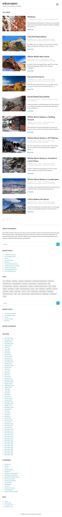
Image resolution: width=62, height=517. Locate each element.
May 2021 (7, 372)
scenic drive (17, 291)
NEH (36, 288)
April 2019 (7, 416)
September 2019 (9, 407)
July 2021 (7, 369)
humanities (11, 288)
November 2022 (9, 340)
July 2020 (7, 389)
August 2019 (8, 409)
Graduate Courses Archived (12, 265)
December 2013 (9, 434)
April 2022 (7, 352)
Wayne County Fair (36, 294)
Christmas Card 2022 (10, 254)
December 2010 (9, 440)
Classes (6, 468)
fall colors (16, 286)
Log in (6, 501)
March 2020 (8, 396)
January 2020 (8, 400)
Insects (6, 258)
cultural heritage (41, 283)
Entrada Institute (7, 286)
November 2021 (9, 361)
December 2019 (9, 402)
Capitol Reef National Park (40, 281)
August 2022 (8, 345)
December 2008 (9, 443)
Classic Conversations (10, 267)
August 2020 (8, 387)
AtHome (8, 281)
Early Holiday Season (10, 256)
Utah (15, 294)
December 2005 (9, 449)
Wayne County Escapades (48, 40)
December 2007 (9, 445)
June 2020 (7, 391)
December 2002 (9, 454)
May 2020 (7, 392)
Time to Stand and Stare (11, 264)
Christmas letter (16, 283)
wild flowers (53, 294)
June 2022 (7, 349)
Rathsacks (5, 291)
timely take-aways (8, 294)
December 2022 (9, 338)
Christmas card (7, 283)
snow (28, 291)
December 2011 (9, 438)
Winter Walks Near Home (38, 56)
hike (50, 286)
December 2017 (9, 425)
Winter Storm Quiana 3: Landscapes (43, 179)
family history (23, 286)
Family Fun (51, 99)
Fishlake (31, 286)
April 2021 (7, 374)
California (14, 281)
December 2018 (9, 423)
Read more (30, 29)
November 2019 (9, 403)
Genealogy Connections (11, 475)
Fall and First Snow (35, 77)
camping (21, 281)
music (32, 288)
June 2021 (7, 371)
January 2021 (8, 378)
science (24, 291)
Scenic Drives (38, 40)
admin (40, 19)
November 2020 (9, 381)
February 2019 (8, 420)
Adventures (46, 39)
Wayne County (26, 294)
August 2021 (8, 367)
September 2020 (9, 385)
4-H (4, 281)
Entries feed (8, 503)
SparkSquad (42, 291)
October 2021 (8, 363)
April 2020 (7, 394)
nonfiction (48, 288)
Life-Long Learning (48, 19)
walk (19, 294)
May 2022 (7, 351)
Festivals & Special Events (11, 473)
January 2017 (8, 427)
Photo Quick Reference (11, 269)
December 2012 (9, 436)
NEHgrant (41, 288)
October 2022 (8, 341)
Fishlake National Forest (40, 286)
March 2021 (8, 376)
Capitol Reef (28, 281)
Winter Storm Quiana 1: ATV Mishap (42, 138)
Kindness (31, 17)
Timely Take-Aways (10, 488)
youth (4, 296)
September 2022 (9, 343)
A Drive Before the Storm (38, 199)
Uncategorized (8, 489)
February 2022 (8, 356)
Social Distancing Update (38, 97)
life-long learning (25, 288)
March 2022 (8, 354)
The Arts (56, 19)
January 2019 (8, 422)
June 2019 (7, 412)
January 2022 (8, 358)
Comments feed (9, 504)
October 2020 (8, 383)
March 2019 (8, 418)
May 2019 (7, 414)
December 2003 (9, 452)
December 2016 (9, 429)
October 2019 (8, 405)
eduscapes (9, 3)
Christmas (51, 281)
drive (49, 283)
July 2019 (7, 411)
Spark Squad (34, 291)
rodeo (11, 291)
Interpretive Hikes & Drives (12, 477)
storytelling (50, 291)
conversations (32, 283)
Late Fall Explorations (36, 37)
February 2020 (8, 398)
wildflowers (45, 294)
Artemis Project (9, 260)
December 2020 (9, 380)
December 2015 (9, 431)
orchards (55, 288)
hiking (54, 286)
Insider (17, 288)
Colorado (24, 283)
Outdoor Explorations (10, 480)
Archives (7, 466)
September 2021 (9, 365)
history (5, 288)
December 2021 (9, 360)
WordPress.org (9, 506)
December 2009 (9, 442)
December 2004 (9, 451)
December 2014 (9, 432)
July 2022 (7, 347)
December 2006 (9, 447)
